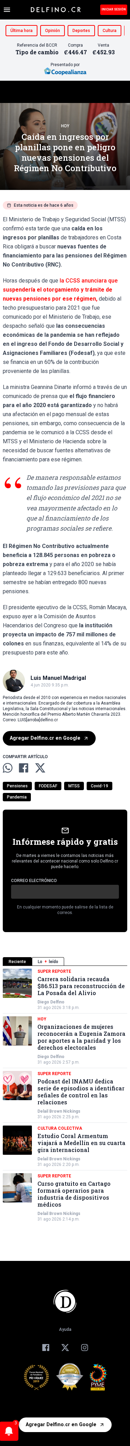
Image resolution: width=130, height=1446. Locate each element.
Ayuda (65, 1329)
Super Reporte (54, 971)
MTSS (74, 786)
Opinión (52, 30)
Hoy (65, 126)
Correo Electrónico (34, 880)
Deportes (81, 30)
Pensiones (17, 786)
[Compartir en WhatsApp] (7, 768)
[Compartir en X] (40, 767)
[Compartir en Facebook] (23, 767)
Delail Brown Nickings (58, 1111)
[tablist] (65, 961)
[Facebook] (46, 1347)
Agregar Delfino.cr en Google (45, 738)
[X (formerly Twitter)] (65, 1347)
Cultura (109, 30)
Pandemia (17, 797)
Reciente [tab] (17, 961)
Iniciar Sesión (114, 9)
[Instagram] (84, 1347)
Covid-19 (99, 786)
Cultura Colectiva (59, 1128)
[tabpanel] (65, 1095)
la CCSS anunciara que (60, 289)
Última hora (21, 30)
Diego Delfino (50, 1002)
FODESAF (48, 786)
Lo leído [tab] (48, 961)
